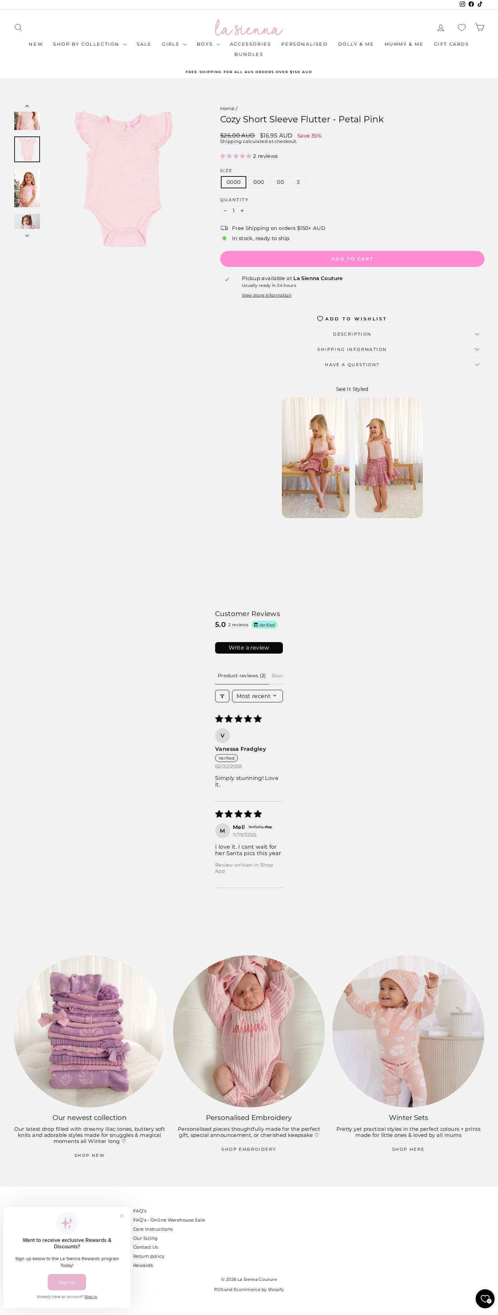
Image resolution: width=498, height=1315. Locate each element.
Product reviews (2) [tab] (242, 676)
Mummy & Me (404, 44)
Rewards (143, 1265)
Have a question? (352, 364)
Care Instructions (152, 1229)
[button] (236, 156)
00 (280, 182)
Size (226, 170)
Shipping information (352, 349)
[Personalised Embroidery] (249, 1031)
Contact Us (145, 1247)
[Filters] (222, 696)
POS (218, 1289)
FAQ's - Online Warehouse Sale (169, 1220)
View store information (266, 295)
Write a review (249, 647)
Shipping (231, 141)
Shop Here (408, 1149)
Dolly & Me (356, 44)
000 (258, 182)
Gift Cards (451, 44)
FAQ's (139, 1210)
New (36, 44)
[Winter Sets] (408, 1031)
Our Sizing (145, 1238)
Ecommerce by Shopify (259, 1289)
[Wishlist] (462, 27)
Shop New (90, 1155)
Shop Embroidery (249, 1149)
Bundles (248, 54)
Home (227, 108)
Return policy (148, 1256)
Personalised (304, 44)
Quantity (234, 199)
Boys (206, 44)
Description (352, 334)
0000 (234, 182)
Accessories (250, 44)
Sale (144, 44)
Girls (172, 44)
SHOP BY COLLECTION (87, 44)
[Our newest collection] (90, 1031)
